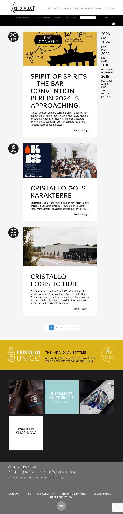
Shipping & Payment (75, 493)
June (103, 38)
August (105, 84)
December (106, 70)
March (105, 61)
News (58, 17)
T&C (28, 493)
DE (106, 17)
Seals (77, 8)
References (102, 8)
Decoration (88, 8)
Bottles (58, 8)
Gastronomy (42, 17)
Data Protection (61, 497)
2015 (105, 77)
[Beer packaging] (26, 397)
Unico (50, 8)
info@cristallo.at (62, 472)
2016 (105, 65)
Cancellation (46, 493)
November (107, 73)
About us (71, 17)
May (103, 50)
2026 (105, 34)
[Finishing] (97, 397)
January (106, 97)
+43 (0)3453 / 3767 (28, 472)
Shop (112, 8)
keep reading (80, 130)
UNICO (88, 361)
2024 (105, 42)
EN (111, 17)
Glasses (68, 8)
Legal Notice (102, 493)
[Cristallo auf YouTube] (108, 354)
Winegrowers (23, 17)
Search (94, 17)
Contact (14, 493)
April (104, 90)
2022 (105, 54)
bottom (61, 506)
